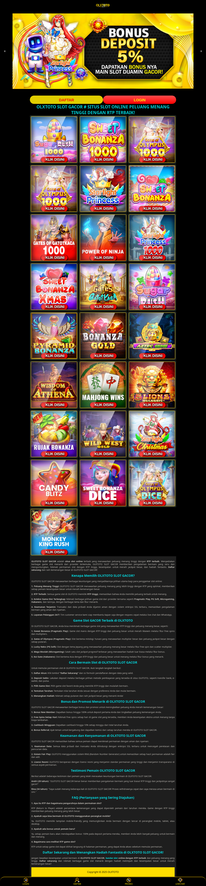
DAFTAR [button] (66, 100)
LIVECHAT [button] (180, 883)
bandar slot (112, 858)
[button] (5, 51)
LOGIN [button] (140, 100)
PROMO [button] (129, 883)
